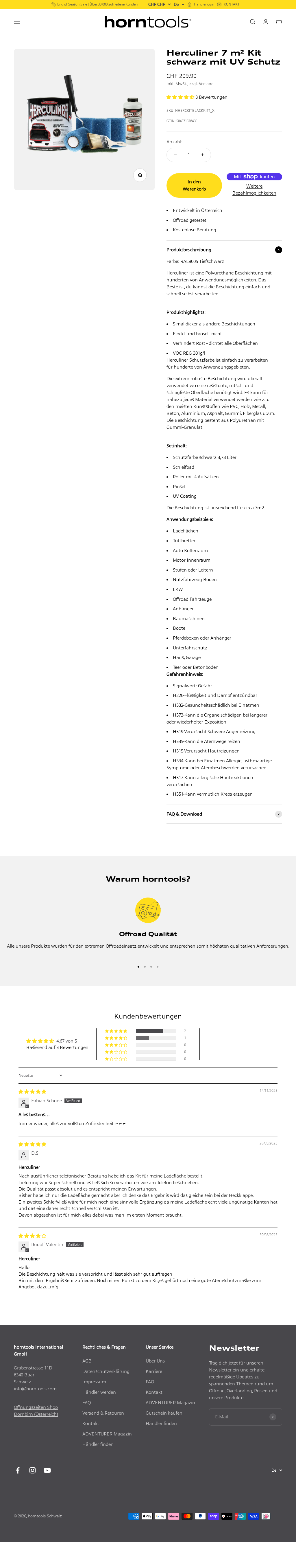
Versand (206, 83)
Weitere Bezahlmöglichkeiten (254, 189)
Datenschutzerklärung (106, 1371)
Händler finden (98, 1444)
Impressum (94, 1381)
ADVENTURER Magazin (107, 1433)
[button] (180, 97)
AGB (87, 1360)
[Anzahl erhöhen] (202, 155)
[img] (32, 1091)
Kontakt (90, 1423)
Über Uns (155, 1360)
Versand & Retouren (103, 1413)
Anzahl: (174, 141)
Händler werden (99, 1392)
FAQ (86, 1402)
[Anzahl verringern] (175, 155)
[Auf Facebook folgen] (18, 1470)
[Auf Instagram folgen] (32, 1470)
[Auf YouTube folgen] (47, 1470)
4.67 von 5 (66, 1041)
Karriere (154, 1371)
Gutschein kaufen (164, 1413)
